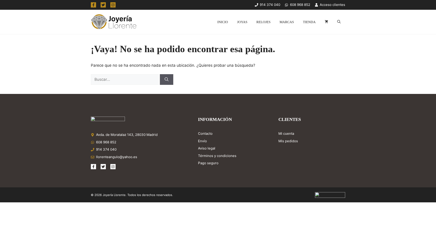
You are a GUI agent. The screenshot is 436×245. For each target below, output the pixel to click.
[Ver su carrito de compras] (326, 22)
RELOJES (263, 22)
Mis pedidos (288, 141)
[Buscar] (166, 79)
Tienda (309, 22)
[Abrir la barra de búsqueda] (339, 22)
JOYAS (242, 22)
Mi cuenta (286, 133)
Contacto (205, 133)
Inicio (222, 22)
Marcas (287, 22)
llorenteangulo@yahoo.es (116, 157)
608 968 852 (106, 142)
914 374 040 (106, 149)
